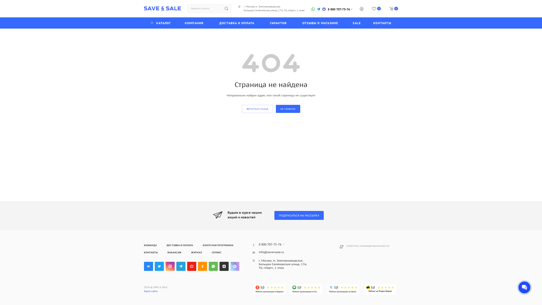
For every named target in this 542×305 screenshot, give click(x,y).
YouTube (191, 266)
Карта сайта (151, 291)
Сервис (217, 252)
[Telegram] (318, 9)
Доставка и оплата (180, 245)
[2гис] (306, 289)
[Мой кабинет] (362, 9)
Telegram (180, 266)
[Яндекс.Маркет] (380, 289)
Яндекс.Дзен (224, 266)
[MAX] (324, 9)
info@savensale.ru (271, 252)
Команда (150, 245)
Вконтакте (148, 266)
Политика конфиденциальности (367, 246)
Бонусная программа (218, 245)
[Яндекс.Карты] (269, 289)
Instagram (170, 266)
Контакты (151, 252)
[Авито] (343, 289)
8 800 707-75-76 (339, 9)
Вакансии (174, 252)
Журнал (196, 252)
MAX (234, 266)
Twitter (159, 266)
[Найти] (226, 8)
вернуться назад (257, 109)
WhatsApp (213, 266)
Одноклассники (202, 266)
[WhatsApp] (313, 9)
